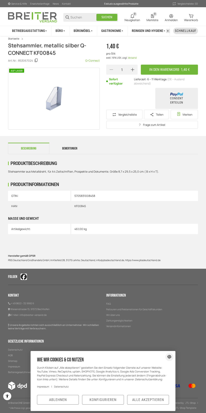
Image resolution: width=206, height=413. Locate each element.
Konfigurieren (103, 400)
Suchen (106, 17)
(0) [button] (187, 3)
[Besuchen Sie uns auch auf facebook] (24, 277)
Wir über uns (113, 315)
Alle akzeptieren (148, 400)
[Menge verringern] (111, 69)
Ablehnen (58, 400)
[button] (195, 277)
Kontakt (66, 3)
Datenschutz (15, 349)
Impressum (43, 386)
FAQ (108, 303)
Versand (132, 57)
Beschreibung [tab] (28, 148)
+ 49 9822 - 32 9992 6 (22, 303)
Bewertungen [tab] (69, 148)
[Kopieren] (36, 60)
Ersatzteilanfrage (39, 3)
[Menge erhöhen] (133, 69)
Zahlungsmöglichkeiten (119, 320)
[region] (103, 31)
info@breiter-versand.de (33, 315)
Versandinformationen (118, 326)
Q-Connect (92, 60)
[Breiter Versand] (32, 17)
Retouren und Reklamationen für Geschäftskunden (134, 309)
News (56, 3)
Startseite (13, 39)
